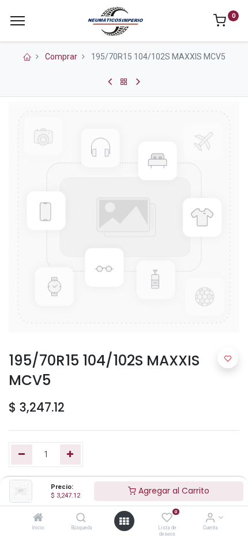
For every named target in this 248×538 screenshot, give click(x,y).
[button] (227, 358)
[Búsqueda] (81, 518)
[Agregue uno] (70, 454)
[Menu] (17, 21)
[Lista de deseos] (166, 518)
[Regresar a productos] (124, 82)
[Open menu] (124, 521)
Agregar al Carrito (172, 490)
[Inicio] (38, 518)
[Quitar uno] (21, 454)
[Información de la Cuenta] (210, 518)
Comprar (61, 56)
